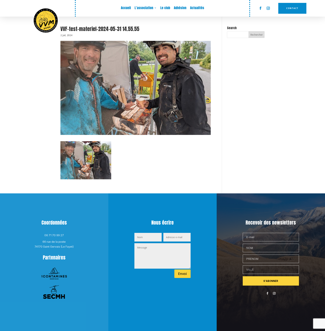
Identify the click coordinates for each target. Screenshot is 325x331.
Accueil (126, 8)
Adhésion (180, 8)
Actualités (197, 8)
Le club (165, 8)
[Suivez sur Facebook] (260, 8)
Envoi (182, 273)
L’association (144, 8)
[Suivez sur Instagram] (268, 8)
